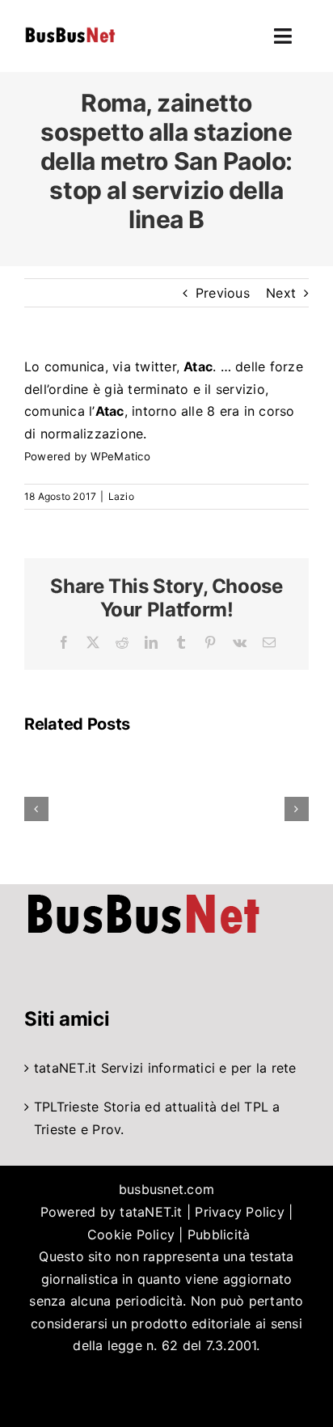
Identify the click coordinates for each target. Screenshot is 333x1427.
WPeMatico (120, 456)
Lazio (121, 496)
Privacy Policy (239, 1212)
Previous (223, 293)
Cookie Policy (131, 1234)
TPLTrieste (66, 1107)
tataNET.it (65, 1068)
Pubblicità (219, 1234)
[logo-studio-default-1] (70, 30)
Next (281, 293)
